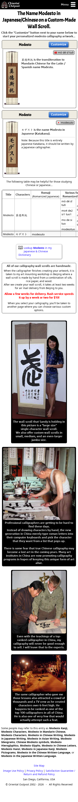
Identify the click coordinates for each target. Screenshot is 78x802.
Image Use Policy (13, 770)
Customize (58, 44)
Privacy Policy (35, 770)
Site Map (39, 765)
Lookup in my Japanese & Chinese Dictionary (35, 251)
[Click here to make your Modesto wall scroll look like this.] (12, 103)
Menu (65, 4)
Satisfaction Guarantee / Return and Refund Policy (49, 772)
